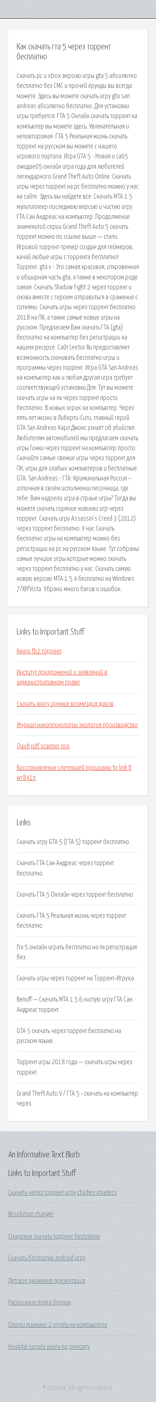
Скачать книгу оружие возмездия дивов (65, 704)
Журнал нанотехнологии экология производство (77, 725)
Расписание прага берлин (39, 1302)
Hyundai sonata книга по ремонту (49, 1347)
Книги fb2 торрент (39, 651)
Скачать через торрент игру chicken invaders (62, 1192)
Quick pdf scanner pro (43, 746)
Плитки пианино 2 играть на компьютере (57, 1325)
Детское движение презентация (46, 1281)
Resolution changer (31, 1214)
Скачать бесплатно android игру (47, 1258)
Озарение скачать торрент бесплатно (54, 1236)
